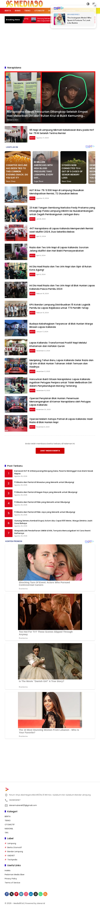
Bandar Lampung (15, 851)
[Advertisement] (52, 44)
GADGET (11, 855)
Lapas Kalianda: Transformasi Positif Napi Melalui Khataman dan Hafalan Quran (58, 344)
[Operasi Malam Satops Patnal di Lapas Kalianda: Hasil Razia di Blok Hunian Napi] (16, 423)
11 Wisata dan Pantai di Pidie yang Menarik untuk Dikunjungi (42, 502)
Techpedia (12, 859)
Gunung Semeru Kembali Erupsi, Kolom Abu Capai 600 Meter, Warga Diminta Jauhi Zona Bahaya (36, 20)
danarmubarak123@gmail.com (23, 805)
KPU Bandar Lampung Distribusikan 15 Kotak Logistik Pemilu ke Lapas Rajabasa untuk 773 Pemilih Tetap (59, 306)
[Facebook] (7, 894)
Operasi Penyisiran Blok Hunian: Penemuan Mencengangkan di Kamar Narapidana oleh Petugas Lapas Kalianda (60, 401)
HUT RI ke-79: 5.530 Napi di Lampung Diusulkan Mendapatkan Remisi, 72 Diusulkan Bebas (56, 192)
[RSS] (45, 894)
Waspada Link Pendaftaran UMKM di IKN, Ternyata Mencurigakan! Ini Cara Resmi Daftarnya (52, 532)
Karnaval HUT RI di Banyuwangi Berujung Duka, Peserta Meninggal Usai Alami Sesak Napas (53, 472)
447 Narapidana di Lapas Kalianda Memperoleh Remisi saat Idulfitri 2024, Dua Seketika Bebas (61, 230)
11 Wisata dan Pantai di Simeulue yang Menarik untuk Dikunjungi (44, 482)
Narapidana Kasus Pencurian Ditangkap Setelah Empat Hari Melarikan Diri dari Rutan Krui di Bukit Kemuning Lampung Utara (47, 114)
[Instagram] (26, 894)
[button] (88, 3)
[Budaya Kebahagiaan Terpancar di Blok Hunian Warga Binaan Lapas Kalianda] (16, 328)
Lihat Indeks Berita (50, 450)
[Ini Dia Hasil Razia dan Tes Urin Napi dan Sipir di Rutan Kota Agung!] (16, 271)
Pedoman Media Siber (14, 874)
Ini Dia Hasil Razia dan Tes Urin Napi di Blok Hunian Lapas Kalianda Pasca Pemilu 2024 (62, 287)
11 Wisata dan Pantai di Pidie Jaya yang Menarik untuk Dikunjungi (44, 512)
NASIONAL (9, 828)
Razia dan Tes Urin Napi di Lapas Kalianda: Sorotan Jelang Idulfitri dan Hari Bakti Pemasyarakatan (59, 249)
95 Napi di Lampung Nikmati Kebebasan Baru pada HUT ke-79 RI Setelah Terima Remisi (61, 131)
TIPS (6, 832)
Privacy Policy (11, 878)
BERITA (9, 108)
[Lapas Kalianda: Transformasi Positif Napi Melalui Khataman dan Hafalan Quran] (16, 347)
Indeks (7, 870)
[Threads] (36, 894)
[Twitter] (12, 894)
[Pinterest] (16, 894)
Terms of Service (12, 882)
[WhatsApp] (40, 894)
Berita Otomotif (14, 847)
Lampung (11, 843)
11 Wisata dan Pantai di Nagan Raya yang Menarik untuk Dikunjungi (45, 492)
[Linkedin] (31, 894)
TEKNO (8, 820)
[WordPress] (21, 894)
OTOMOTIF (10, 824)
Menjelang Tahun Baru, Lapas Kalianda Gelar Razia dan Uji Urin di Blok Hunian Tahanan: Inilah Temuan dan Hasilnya (61, 363)
